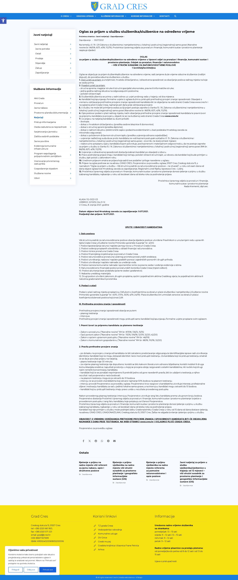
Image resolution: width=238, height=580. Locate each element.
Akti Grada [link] (39, 98)
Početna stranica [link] (87, 36)
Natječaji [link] (38, 117)
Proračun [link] (39, 103)
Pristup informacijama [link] (45, 122)
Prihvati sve (48, 570)
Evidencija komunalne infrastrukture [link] (45, 147)
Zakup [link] (38, 68)
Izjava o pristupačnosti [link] (166, 561)
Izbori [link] (37, 178)
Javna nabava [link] (40, 108)
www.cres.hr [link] (171, 116)
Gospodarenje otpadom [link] (46, 169)
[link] (3, 20)
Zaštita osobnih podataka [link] (46, 136)
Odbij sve (31, 570)
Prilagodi (15, 570)
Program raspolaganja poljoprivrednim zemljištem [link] (47, 154)
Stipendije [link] (40, 63)
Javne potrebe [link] (42, 49)
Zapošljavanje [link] (116, 36)
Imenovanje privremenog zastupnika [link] (46, 162)
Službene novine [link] (42, 173)
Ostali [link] (38, 53)
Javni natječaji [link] (102, 36)
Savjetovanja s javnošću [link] (45, 132)
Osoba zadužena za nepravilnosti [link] (50, 127)
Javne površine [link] (41, 141)
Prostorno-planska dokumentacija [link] (51, 113)
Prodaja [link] (39, 58)
